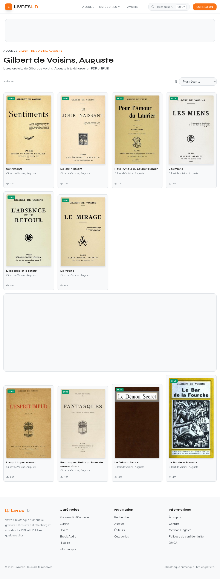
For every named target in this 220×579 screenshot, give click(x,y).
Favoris (132, 6)
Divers (64, 530)
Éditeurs (119, 530)
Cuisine (64, 523)
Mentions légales (180, 530)
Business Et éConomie (74, 517)
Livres (20, 510)
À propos (175, 517)
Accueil (88, 6)
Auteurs (119, 523)
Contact (174, 523)
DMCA (173, 542)
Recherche (121, 517)
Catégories (108, 6)
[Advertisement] (110, 30)
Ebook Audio (68, 536)
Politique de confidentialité (186, 536)
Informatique (68, 549)
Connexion (204, 6)
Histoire (65, 542)
